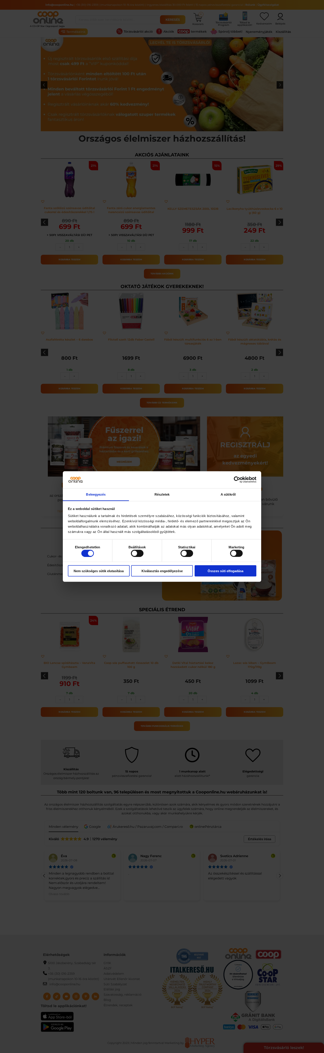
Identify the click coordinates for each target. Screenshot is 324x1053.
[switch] (137, 553)
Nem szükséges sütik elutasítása (99, 571)
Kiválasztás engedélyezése (162, 571)
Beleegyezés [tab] (96, 494)
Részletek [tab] (162, 494)
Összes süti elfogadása (225, 571)
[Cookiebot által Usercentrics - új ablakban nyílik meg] (237, 479)
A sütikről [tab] (228, 494)
